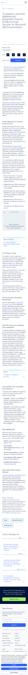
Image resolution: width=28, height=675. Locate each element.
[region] (14, 663)
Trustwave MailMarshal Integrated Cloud (13, 475)
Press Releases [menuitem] (6, 638)
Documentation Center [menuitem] (20, 645)
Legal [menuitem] (3, 649)
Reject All (14, 665)
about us (19, 512)
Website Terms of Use (17, 662)
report (14, 263)
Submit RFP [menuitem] (17, 638)
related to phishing (11, 267)
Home (3, 8)
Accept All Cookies (14, 668)
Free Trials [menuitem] (17, 640)
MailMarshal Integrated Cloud (10, 102)
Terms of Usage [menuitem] (18, 649)
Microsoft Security (17, 520)
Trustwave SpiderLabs (10, 464)
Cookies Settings (14, 672)
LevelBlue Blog (10, 8)
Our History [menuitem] (5, 635)
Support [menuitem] (17, 643)
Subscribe (18, 60)
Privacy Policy (6, 662)
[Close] (26, 653)
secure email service (14, 128)
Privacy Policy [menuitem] (5, 651)
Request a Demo (14, 599)
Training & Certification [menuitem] (7, 643)
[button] (26, 2)
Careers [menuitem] (17, 633)
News (5, 520)
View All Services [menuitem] (6, 633)
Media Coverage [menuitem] (6, 640)
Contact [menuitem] (16, 635)
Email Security (8, 525)
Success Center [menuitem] (6, 645)
